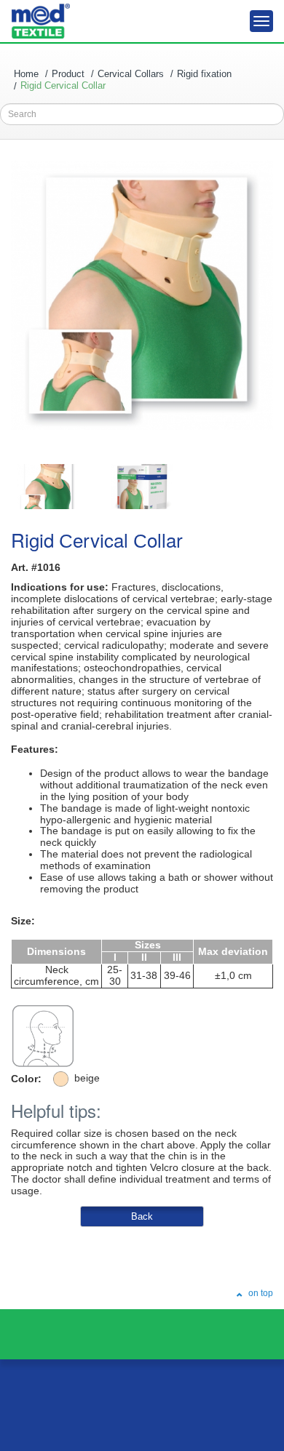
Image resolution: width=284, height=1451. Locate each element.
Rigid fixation (204, 73)
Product (68, 73)
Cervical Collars (131, 73)
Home (26, 73)
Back (142, 1216)
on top (259, 1293)
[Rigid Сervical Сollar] (47, 487)
